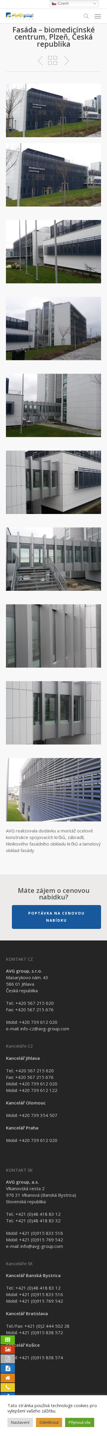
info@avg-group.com (42, 1246)
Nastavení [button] (20, 1422)
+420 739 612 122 (38, 1090)
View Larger (55, 170)
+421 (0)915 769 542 (41, 1240)
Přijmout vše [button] (80, 1422)
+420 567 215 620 (34, 1003)
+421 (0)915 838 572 (41, 1332)
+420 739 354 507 (38, 1115)
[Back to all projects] (52, 60)
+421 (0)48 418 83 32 (38, 1221)
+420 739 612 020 (38, 1022)
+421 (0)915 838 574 (41, 1357)
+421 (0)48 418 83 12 (38, 1214)
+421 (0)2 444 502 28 (47, 1326)
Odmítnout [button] (49, 1422)
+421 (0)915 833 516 (41, 1233)
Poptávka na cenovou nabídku (56, 917)
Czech (62, 3)
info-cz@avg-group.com (45, 1029)
